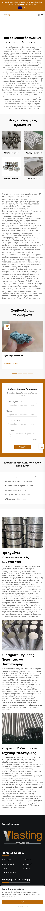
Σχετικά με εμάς (9, 864)
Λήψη (6, 868)
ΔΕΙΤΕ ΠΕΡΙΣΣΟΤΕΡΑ (11, 363)
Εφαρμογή (28, 864)
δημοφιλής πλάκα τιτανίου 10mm (17, 495)
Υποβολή (22, 447)
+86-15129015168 (16, 4)
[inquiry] (41, 446)
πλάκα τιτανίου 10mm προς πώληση (18, 481)
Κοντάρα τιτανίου (34, 153)
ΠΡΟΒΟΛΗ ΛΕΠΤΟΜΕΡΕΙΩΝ (11, 141)
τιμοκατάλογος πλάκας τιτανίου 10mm (19, 486)
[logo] (7, 15)
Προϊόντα (28, 860)
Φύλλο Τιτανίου (11, 179)
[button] (14, 373)
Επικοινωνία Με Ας (10, 872)
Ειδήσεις (28, 868)
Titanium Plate (33, 179)
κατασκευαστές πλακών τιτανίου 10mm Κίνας (22, 477)
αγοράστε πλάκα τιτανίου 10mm (17, 490)
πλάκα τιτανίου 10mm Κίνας (15, 499)
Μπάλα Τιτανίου (11, 153)
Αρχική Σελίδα (8, 860)
